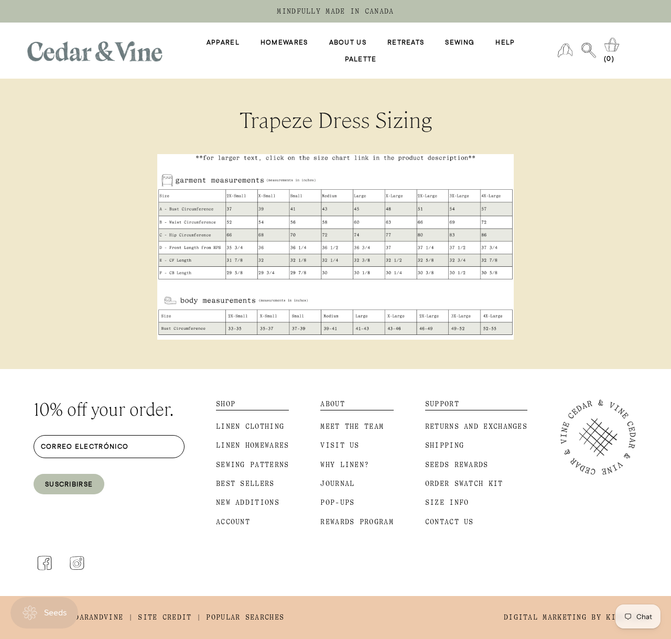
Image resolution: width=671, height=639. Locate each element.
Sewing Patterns (252, 465)
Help (505, 42)
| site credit (160, 617)
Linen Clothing (250, 426)
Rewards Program (357, 522)
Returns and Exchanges (476, 426)
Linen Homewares (252, 445)
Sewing (459, 42)
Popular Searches (245, 617)
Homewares (284, 42)
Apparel (223, 42)
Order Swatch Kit (464, 484)
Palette (361, 59)
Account (233, 522)
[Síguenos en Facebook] (44, 563)
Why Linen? (344, 465)
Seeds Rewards (457, 465)
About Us (347, 42)
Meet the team (352, 426)
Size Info (447, 502)
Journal (337, 484)
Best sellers (245, 484)
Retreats (405, 42)
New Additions (247, 502)
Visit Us (339, 445)
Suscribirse (69, 484)
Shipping (444, 445)
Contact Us (449, 522)
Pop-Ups (337, 502)
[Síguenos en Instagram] (77, 563)
